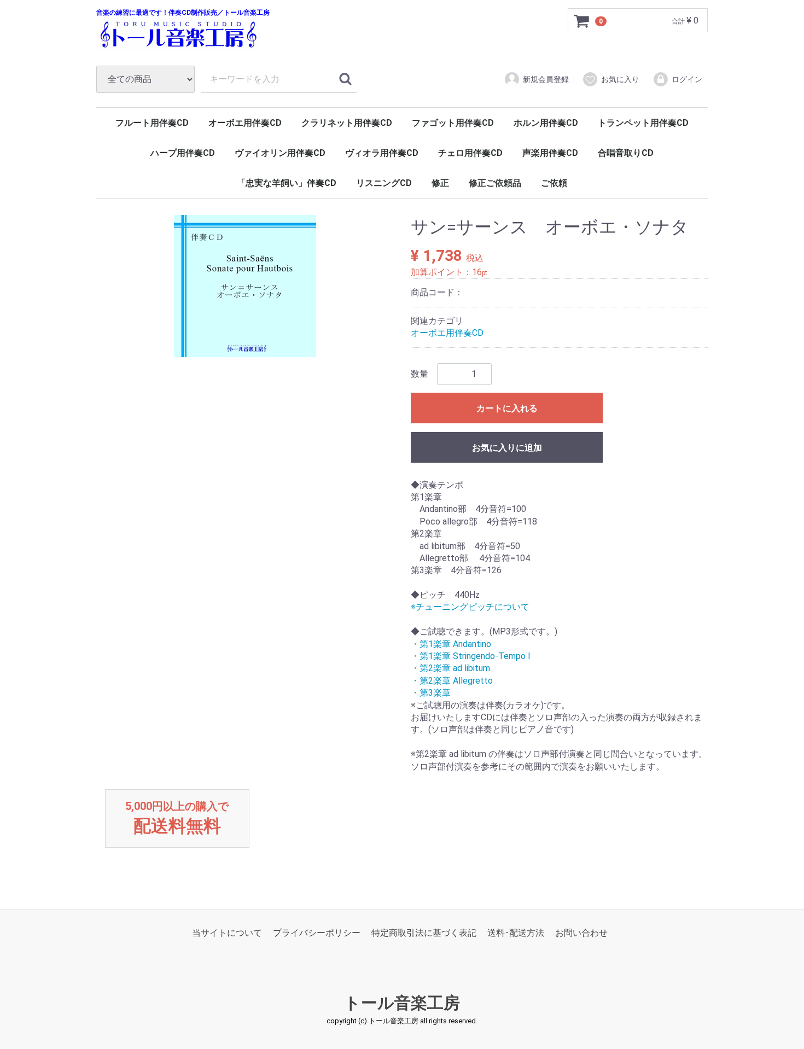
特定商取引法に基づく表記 (423, 933)
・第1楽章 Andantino (451, 644)
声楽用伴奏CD (550, 153)
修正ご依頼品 (495, 183)
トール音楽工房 (402, 1002)
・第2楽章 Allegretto (452, 680)
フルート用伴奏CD (152, 123)
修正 (440, 183)
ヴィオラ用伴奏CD (381, 153)
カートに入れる (507, 408)
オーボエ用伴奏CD (245, 123)
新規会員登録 (546, 79)
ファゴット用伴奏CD (453, 123)
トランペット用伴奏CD (643, 123)
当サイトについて (227, 933)
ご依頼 (554, 183)
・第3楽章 (431, 692)
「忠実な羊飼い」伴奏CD (286, 183)
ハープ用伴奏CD (182, 153)
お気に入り (620, 79)
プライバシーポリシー (316, 933)
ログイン (687, 79)
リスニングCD (384, 183)
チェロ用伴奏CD (470, 153)
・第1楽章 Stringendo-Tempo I (471, 656)
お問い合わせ (581, 933)
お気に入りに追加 (507, 447)
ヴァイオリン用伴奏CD (280, 153)
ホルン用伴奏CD (546, 123)
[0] (582, 21)
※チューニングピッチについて (470, 607)
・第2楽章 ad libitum (450, 668)
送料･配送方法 (515, 933)
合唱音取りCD (626, 153)
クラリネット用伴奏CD (346, 123)
